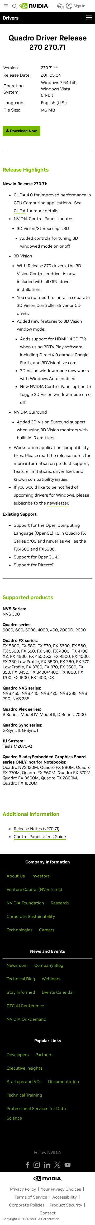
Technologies (19, 929)
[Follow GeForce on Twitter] (57, 1165)
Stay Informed (21, 992)
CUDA (20, 210)
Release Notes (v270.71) (36, 828)
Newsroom (17, 965)
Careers (46, 929)
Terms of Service (31, 1197)
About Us (16, 876)
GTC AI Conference (25, 1005)
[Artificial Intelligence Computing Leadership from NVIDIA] (33, 6)
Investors (40, 876)
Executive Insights (24, 1068)
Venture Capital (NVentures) (34, 889)
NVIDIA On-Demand (26, 1019)
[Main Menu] (6, 6)
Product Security (66, 1205)
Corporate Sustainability (31, 916)
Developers (18, 1054)
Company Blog (48, 965)
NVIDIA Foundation (25, 902)
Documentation (63, 1081)
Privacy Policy (23, 1189)
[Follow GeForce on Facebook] (28, 1165)
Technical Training (24, 1095)
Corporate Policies (27, 1205)
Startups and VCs (24, 1081)
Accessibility (64, 1197)
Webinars (51, 978)
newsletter (57, 503)
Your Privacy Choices (61, 1189)
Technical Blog (21, 978)
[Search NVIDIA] (15, 4)
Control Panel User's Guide (40, 836)
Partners (43, 1054)
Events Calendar (58, 992)
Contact (48, 1212)
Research (60, 902)
